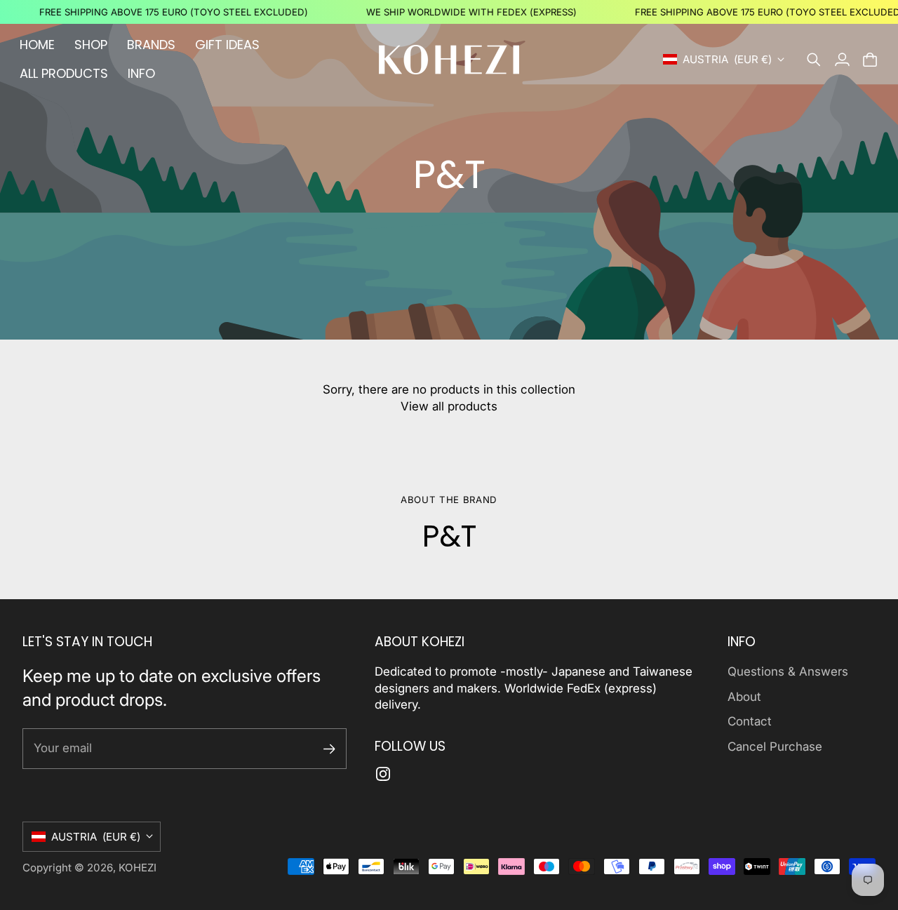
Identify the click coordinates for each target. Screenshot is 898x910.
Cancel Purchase (775, 747)
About (744, 697)
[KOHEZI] (449, 59)
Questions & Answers (788, 671)
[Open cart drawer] (870, 60)
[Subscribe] (329, 749)
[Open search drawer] (814, 60)
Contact (750, 721)
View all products (449, 406)
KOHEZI (137, 867)
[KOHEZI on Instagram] (383, 773)
